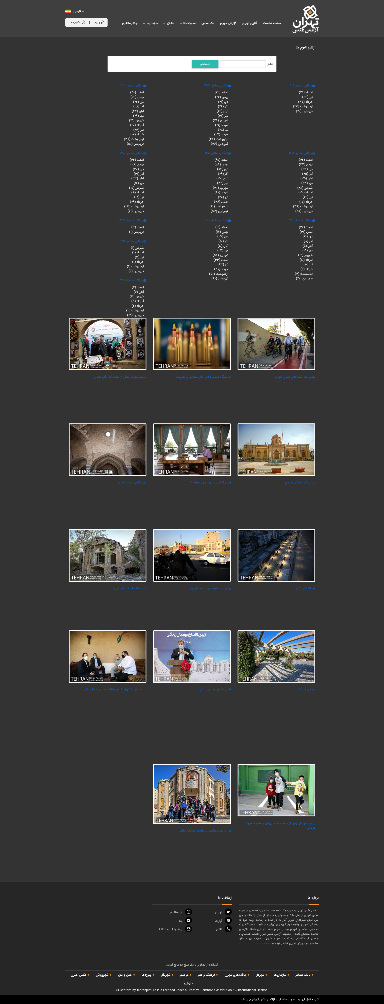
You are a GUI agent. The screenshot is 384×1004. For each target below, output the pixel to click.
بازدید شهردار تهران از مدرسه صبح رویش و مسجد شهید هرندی (280, 825)
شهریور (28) (305, 187)
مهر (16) (139, 183)
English (91, 16)
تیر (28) (223, 129)
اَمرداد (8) (137, 192)
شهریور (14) (136, 120)
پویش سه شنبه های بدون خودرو (295, 376)
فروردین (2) (136, 271)
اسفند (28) (306, 227)
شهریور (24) (220, 120)
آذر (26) (223, 106)
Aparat (218, 920)
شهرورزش (102, 974)
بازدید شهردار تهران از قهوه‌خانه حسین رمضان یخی (114, 689)
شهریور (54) (220, 255)
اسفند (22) (221, 92)
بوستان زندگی (306, 689)
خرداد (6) (306, 269)
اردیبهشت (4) (304, 273)
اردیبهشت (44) (218, 139)
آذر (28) (138, 106)
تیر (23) (138, 129)
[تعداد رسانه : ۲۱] (276, 343)
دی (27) (222, 236)
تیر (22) (308, 197)
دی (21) (223, 101)
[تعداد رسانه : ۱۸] (107, 656)
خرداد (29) (137, 201)
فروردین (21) (136, 211)
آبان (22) (222, 111)
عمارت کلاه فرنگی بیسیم (300, 482)
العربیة (101, 16)
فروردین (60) (220, 278)
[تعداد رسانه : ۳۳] (192, 793)
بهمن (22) (221, 97)
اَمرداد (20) (137, 125)
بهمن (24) (137, 97)
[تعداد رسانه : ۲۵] (192, 656)
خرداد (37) (305, 101)
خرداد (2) (138, 305)
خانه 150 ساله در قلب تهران (129, 588)
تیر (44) (307, 97)
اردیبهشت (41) (219, 206)
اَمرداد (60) (221, 192)
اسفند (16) (221, 227)
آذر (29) (223, 173)
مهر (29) (138, 115)
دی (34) (307, 169)
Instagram (176, 912)
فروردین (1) (136, 231)
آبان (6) (139, 291)
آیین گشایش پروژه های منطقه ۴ (210, 482)
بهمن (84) (221, 164)
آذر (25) (307, 173)
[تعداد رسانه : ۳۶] (107, 449)
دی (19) (308, 236)
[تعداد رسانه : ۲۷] (192, 555)
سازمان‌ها (280, 974)
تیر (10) (308, 264)
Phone (219, 929)
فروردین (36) (219, 143)
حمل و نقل (125, 974)
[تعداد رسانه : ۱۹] (192, 449)
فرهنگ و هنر (206, 974)
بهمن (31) (306, 231)
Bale (180, 920)
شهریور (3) (137, 296)
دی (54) (222, 169)
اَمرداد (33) (221, 259)
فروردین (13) (135, 315)
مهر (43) (307, 183)
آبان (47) (138, 111)
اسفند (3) (137, 227)
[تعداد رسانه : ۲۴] (107, 343)
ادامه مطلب (263, 943)
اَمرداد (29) (306, 92)
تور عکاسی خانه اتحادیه (131, 482)
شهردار (260, 974)
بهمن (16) (222, 231)
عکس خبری (78, 974)
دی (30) (138, 169)
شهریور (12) (305, 255)
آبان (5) (307, 245)
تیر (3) (139, 257)
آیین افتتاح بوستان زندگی (215, 689)
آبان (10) (223, 245)
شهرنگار (165, 974)
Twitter (218, 912)
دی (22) (138, 101)
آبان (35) (306, 178)
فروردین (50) (135, 143)
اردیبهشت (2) (135, 310)
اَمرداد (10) (306, 259)
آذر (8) (308, 241)
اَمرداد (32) (305, 192)
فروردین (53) (219, 211)
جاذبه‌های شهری (235, 974)
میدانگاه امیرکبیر (305, 588)
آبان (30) (222, 178)
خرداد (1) (138, 261)
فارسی (77, 11)
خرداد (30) (221, 269)
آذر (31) (139, 173)
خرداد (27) (221, 134)
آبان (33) (137, 178)
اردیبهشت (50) (218, 273)
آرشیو (187, 983)
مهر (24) (222, 250)
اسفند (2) (138, 287)
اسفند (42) (306, 159)
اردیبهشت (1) (135, 266)
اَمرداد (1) (138, 252)
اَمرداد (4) (137, 301)
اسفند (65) (221, 159)
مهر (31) (223, 115)
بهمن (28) (137, 164)
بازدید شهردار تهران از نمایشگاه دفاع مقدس (119, 376)
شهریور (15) (136, 187)
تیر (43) (223, 264)
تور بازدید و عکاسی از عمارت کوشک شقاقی (204, 830)
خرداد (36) (221, 201)
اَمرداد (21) (221, 125)
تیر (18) (139, 197)
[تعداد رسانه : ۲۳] (276, 790)
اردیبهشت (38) (134, 139)
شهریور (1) (137, 247)
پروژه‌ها (146, 974)
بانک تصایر (303, 974)
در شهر (184, 974)
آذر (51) (223, 241)
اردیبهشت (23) (303, 106)
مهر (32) (222, 183)
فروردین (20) (304, 111)
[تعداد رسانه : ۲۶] (192, 343)
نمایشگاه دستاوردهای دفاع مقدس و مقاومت (203, 376)
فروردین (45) (304, 211)
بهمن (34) (306, 164)
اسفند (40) (137, 92)
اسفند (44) (137, 159)
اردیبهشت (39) (303, 206)
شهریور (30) (220, 187)
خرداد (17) (137, 134)
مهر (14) (307, 250)
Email (169, 929)
